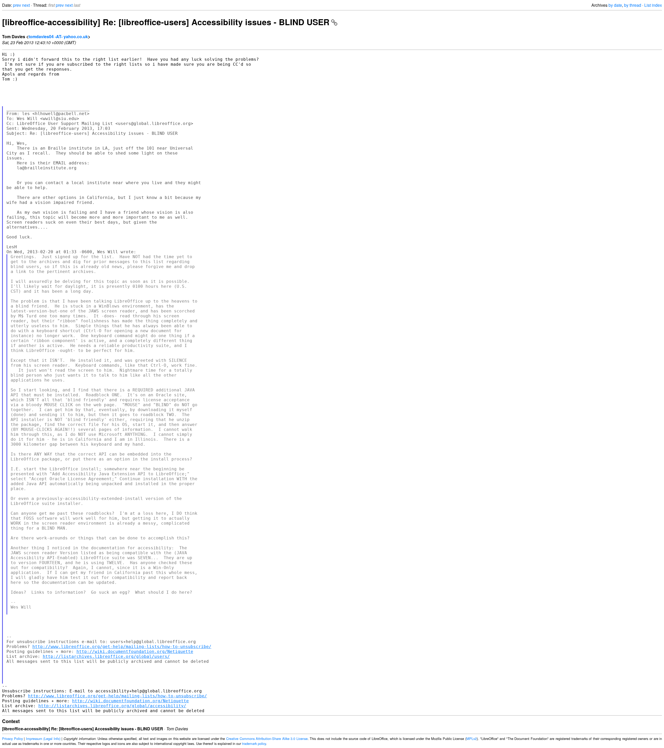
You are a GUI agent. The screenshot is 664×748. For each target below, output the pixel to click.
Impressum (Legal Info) (43, 738)
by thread (632, 5)
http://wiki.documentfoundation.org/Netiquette (135, 651)
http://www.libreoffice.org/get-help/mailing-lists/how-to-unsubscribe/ (121, 646)
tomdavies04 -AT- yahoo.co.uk (58, 36)
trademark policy (254, 743)
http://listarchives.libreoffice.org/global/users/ (106, 656)
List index (653, 5)
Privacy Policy (12, 738)
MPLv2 (471, 738)
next (26, 5)
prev (17, 5)
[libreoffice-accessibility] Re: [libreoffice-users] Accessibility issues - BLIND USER (165, 22)
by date (615, 5)
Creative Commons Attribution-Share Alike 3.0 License (267, 738)
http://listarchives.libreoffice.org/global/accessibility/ (112, 705)
